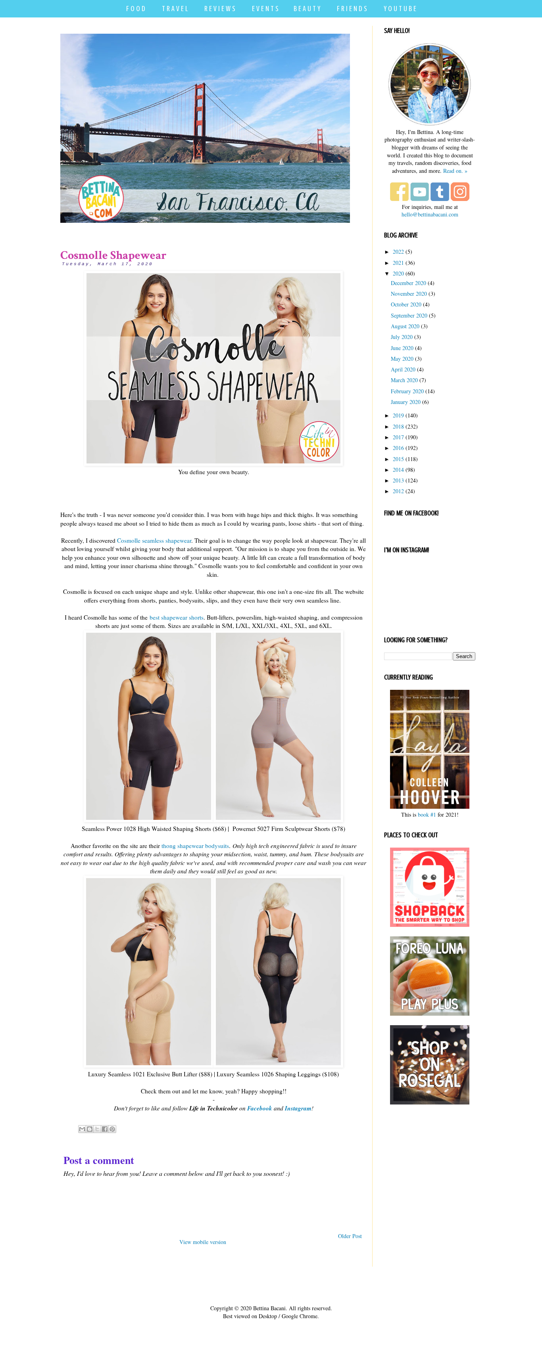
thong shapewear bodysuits (195, 846)
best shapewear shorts (177, 617)
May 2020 (402, 358)
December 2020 (408, 283)
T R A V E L (175, 8)
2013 (398, 480)
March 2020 (404, 380)
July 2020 (402, 337)
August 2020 (405, 326)
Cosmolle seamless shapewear (154, 540)
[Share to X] (97, 1129)
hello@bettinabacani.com (430, 214)
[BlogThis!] (90, 1129)
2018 (398, 426)
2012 (398, 491)
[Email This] (82, 1129)
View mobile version (202, 1242)
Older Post (350, 1236)
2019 (398, 415)
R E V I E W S (219, 8)
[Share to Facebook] (105, 1129)
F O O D (135, 8)
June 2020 (402, 348)
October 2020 (406, 304)
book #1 (427, 814)
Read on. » (455, 170)
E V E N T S (265, 8)
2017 (398, 437)
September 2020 (409, 315)
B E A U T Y (307, 8)
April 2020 (403, 369)
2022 (398, 251)
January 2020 (406, 402)
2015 (398, 459)
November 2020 (409, 293)
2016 (398, 448)
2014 (398, 469)
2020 (398, 273)
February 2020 (407, 391)
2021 (398, 262)
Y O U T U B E (400, 8)
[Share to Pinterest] (112, 1129)
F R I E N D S (352, 8)
